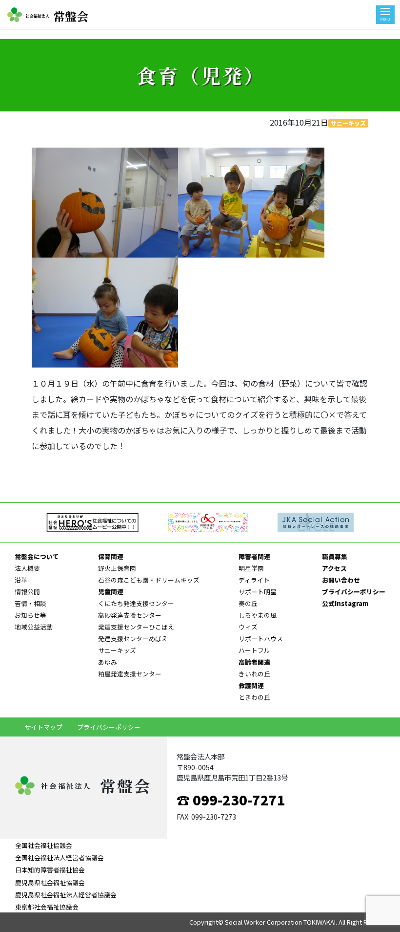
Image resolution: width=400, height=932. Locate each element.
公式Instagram (345, 603)
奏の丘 (248, 603)
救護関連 (251, 685)
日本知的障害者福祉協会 (50, 869)
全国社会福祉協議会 (43, 845)
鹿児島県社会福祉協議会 (50, 882)
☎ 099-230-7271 (231, 799)
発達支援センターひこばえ (136, 626)
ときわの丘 (254, 697)
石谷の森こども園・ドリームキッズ (149, 580)
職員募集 (334, 556)
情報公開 (27, 591)
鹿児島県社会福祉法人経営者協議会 (66, 894)
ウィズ (248, 626)
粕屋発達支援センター (129, 673)
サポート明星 (258, 591)
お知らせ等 (30, 615)
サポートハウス (261, 638)
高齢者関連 (254, 662)
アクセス (334, 568)
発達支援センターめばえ (133, 638)
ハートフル (254, 650)
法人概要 (27, 568)
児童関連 (110, 591)
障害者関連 (254, 556)
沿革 (21, 580)
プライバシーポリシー (353, 591)
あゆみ (107, 662)
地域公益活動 (34, 626)
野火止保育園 (117, 568)
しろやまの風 (258, 615)
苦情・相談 (30, 603)
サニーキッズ (348, 123)
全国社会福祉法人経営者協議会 (59, 857)
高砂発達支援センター (129, 615)
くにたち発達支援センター (136, 603)
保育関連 (110, 556)
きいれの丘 (254, 673)
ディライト (254, 580)
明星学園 (251, 568)
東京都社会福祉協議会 (47, 906)
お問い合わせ (341, 580)
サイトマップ (43, 727)
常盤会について (37, 556)
